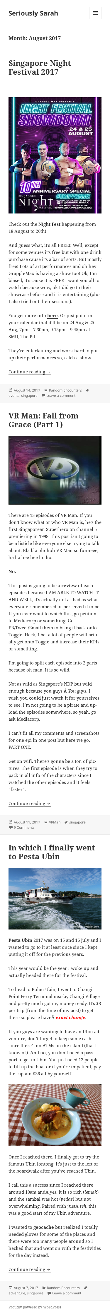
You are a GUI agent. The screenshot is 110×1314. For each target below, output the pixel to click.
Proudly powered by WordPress (35, 1307)
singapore (29, 395)
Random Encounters (65, 390)
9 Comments (24, 827)
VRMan (54, 822)
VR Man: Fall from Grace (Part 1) (44, 420)
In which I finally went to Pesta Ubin (52, 852)
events (14, 395)
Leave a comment (60, 395)
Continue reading (30, 372)
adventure (17, 1293)
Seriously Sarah (33, 12)
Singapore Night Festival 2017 (40, 67)
